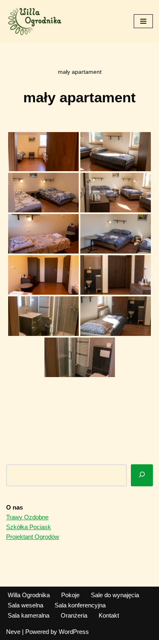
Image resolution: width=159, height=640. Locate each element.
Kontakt (109, 615)
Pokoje (70, 594)
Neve (13, 631)
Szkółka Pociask (28, 526)
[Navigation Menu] (143, 21)
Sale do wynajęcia (115, 594)
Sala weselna (25, 605)
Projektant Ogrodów (32, 536)
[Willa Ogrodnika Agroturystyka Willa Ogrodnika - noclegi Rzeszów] (34, 21)
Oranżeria (74, 615)
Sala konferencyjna (80, 605)
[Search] (142, 475)
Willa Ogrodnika (29, 594)
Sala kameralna (28, 615)
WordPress (74, 631)
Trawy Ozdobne (27, 517)
